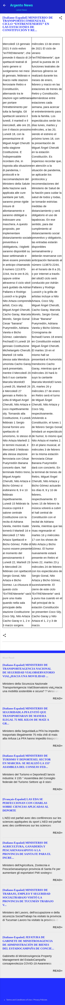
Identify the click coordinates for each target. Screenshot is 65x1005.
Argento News (21, 5)
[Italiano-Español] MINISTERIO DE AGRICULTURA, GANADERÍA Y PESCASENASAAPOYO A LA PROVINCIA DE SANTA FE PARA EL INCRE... (27, 850)
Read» (57, 698)
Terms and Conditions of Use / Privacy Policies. (27, 1000)
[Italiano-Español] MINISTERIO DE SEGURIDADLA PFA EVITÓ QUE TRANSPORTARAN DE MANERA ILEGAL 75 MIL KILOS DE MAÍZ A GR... (26, 716)
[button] (60, 18)
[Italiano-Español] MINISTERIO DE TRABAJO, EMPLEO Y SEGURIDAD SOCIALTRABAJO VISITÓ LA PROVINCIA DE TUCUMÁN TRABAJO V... (28, 897)
